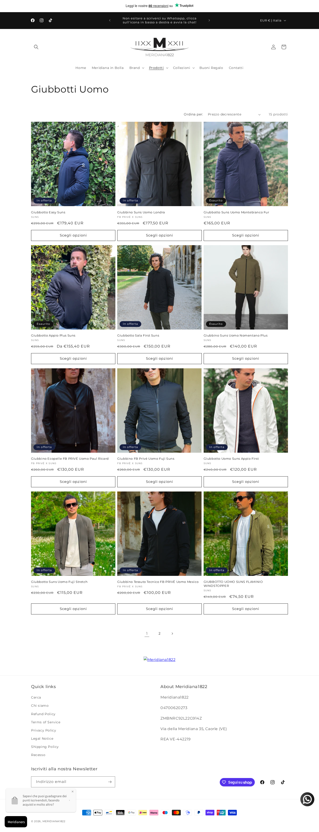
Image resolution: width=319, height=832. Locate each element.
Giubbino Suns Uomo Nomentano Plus (236, 335)
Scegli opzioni (73, 235)
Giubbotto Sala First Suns (138, 335)
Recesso (38, 755)
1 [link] (147, 633)
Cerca (36, 697)
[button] (36, 47)
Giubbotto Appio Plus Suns (53, 335)
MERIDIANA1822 (54, 821)
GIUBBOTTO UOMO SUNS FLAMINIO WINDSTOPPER (233, 584)
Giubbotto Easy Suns (48, 212)
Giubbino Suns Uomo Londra (141, 212)
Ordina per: (193, 114)
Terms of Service (45, 722)
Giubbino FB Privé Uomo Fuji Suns (145, 458)
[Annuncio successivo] (209, 20)
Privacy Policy (43, 730)
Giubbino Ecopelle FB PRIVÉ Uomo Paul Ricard (70, 458)
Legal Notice (42, 738)
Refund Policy (43, 714)
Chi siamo (40, 705)
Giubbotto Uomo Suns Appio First (231, 458)
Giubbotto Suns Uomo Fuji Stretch (59, 582)
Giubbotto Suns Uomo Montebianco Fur (236, 212)
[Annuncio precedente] (110, 20)
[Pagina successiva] (172, 633)
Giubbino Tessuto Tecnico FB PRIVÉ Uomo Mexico (157, 582)
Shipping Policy (45, 747)
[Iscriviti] (110, 781)
